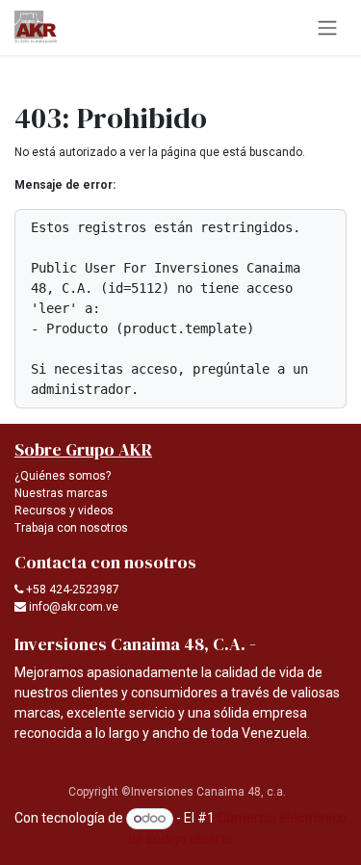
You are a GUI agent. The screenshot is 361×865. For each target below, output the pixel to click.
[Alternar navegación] (327, 27)
